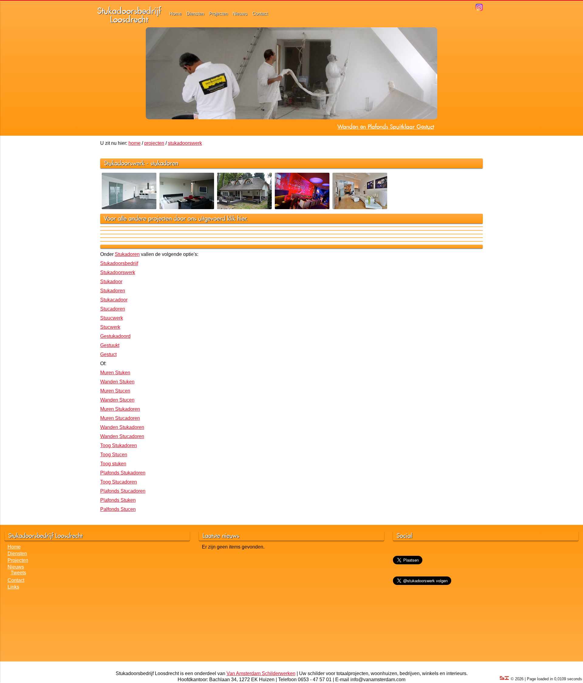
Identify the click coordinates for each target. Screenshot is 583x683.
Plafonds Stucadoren (122, 491)
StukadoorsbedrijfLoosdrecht (129, 15)
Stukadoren (127, 254)
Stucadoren (112, 308)
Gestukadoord (115, 336)
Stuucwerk (111, 318)
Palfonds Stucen (118, 509)
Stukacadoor (114, 299)
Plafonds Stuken (118, 500)
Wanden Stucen (117, 400)
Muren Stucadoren (120, 418)
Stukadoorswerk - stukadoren (141, 163)
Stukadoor (111, 281)
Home (175, 13)
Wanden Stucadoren (122, 436)
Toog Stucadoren (118, 481)
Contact (260, 13)
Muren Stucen (115, 390)
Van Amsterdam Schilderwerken (261, 673)
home (134, 143)
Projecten (218, 13)
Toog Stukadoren (118, 445)
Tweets (18, 572)
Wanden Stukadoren (122, 427)
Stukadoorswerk (117, 272)
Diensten (195, 13)
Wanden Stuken (117, 381)
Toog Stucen (113, 454)
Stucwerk (110, 327)
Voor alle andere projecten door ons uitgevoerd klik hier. (176, 218)
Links (13, 587)
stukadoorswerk (185, 143)
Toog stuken (113, 463)
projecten (154, 143)
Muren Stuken (115, 372)
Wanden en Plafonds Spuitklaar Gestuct (385, 127)
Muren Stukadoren (120, 409)
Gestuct (108, 354)
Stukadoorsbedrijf (119, 263)
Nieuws (240, 13)
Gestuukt (109, 345)
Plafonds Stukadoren (122, 472)
